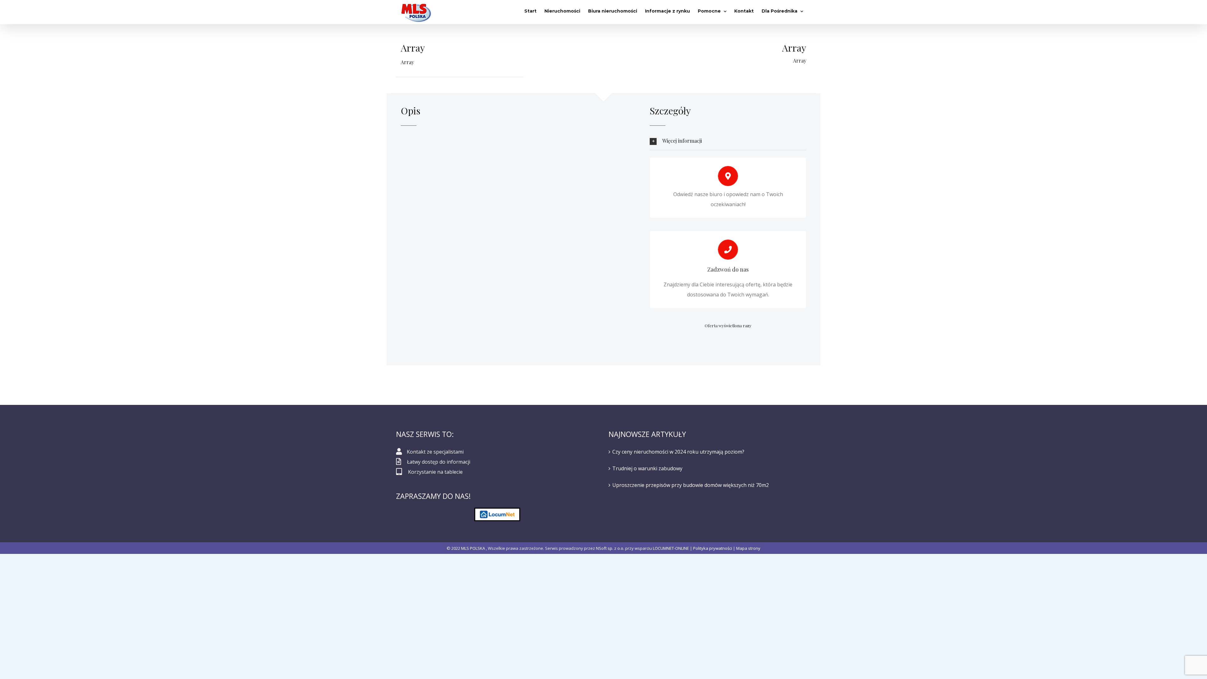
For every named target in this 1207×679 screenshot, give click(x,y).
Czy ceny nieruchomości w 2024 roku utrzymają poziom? (678, 451)
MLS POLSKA (473, 548)
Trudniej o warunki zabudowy (647, 468)
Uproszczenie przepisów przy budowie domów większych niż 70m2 (690, 485)
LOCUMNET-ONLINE (671, 548)
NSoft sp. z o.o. (610, 548)
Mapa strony (748, 548)
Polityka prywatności (712, 548)
